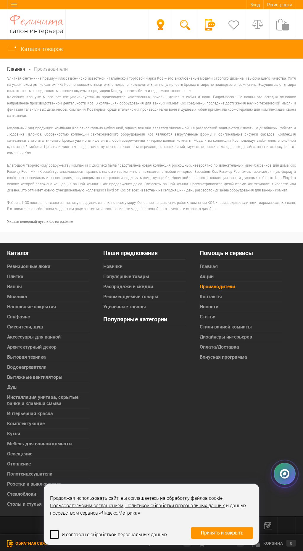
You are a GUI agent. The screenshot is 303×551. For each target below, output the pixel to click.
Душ (12, 387)
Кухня (13, 433)
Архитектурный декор (32, 347)
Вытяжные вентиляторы (34, 377)
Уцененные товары (124, 306)
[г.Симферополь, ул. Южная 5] (160, 24)
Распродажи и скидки (128, 286)
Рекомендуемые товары (130, 296)
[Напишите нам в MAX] (285, 472)
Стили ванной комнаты (226, 326)
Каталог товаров (41, 49)
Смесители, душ (25, 326)
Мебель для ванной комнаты (39, 443)
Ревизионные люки (28, 266)
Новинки (113, 266)
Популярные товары (126, 276)
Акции (207, 276)
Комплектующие (26, 423)
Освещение (19, 453)
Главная (209, 266)
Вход (255, 4)
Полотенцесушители (29, 474)
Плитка (15, 276)
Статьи (207, 316)
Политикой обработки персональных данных (175, 505)
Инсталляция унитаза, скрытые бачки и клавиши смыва (42, 400)
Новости (209, 306)
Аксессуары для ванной (34, 337)
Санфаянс (18, 316)
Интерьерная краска (30, 413)
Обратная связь (32, 543)
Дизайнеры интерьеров (226, 337)
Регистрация (279, 4)
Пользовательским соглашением (86, 505)
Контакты (211, 296)
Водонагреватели (26, 367)
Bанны (14, 286)
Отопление (19, 463)
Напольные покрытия (31, 306)
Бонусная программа (223, 357)
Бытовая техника (26, 357)
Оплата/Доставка (219, 347)
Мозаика (17, 296)
